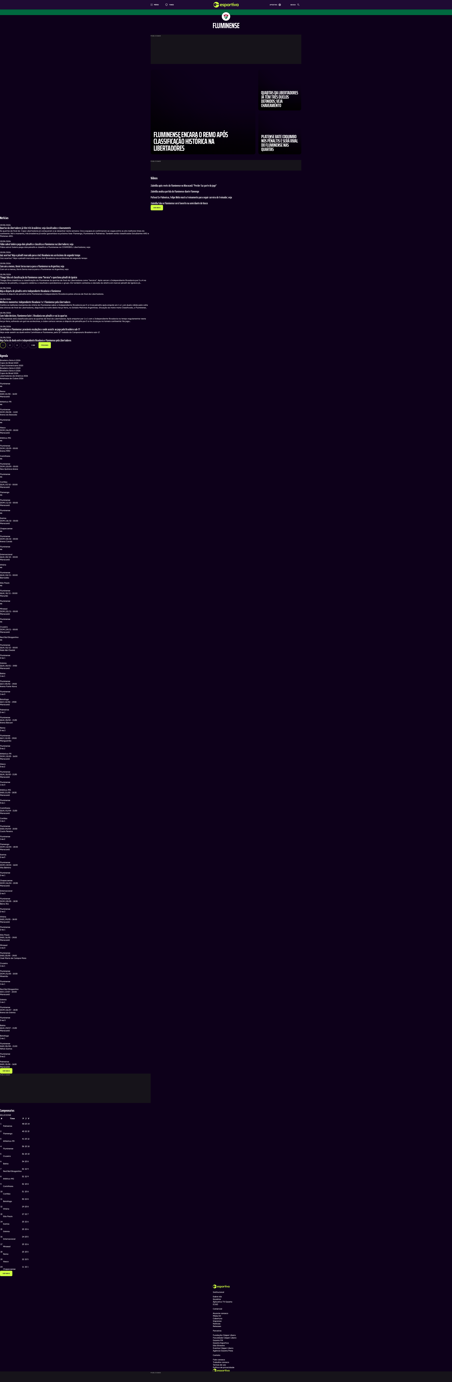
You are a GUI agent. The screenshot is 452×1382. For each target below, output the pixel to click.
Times (170, 4)
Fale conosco (219, 687)
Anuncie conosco (220, 640)
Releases (217, 653)
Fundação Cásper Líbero (224, 662)
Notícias (216, 651)
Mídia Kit (217, 643)
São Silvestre (219, 672)
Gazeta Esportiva (221, 670)
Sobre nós (217, 624)
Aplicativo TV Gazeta (222, 629)
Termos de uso (219, 692)
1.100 (33, 345)
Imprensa (217, 648)
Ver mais (6, 400)
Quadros (217, 626)
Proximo (44, 345)
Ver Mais (156, 207)
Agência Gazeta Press (223, 678)
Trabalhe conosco (221, 689)
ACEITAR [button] (11, 1373)
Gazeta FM (218, 667)
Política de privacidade (223, 694)
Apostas (273, 4)
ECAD (215, 631)
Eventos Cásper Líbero (223, 675)
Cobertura (217, 645)
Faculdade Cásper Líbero (224, 665)
